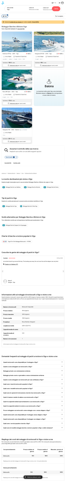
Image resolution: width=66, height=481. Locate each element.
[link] (22, 173)
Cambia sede (16, 163)
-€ (54, 2)
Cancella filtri (8, 163)
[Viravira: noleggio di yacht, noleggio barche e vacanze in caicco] (3, 3)
